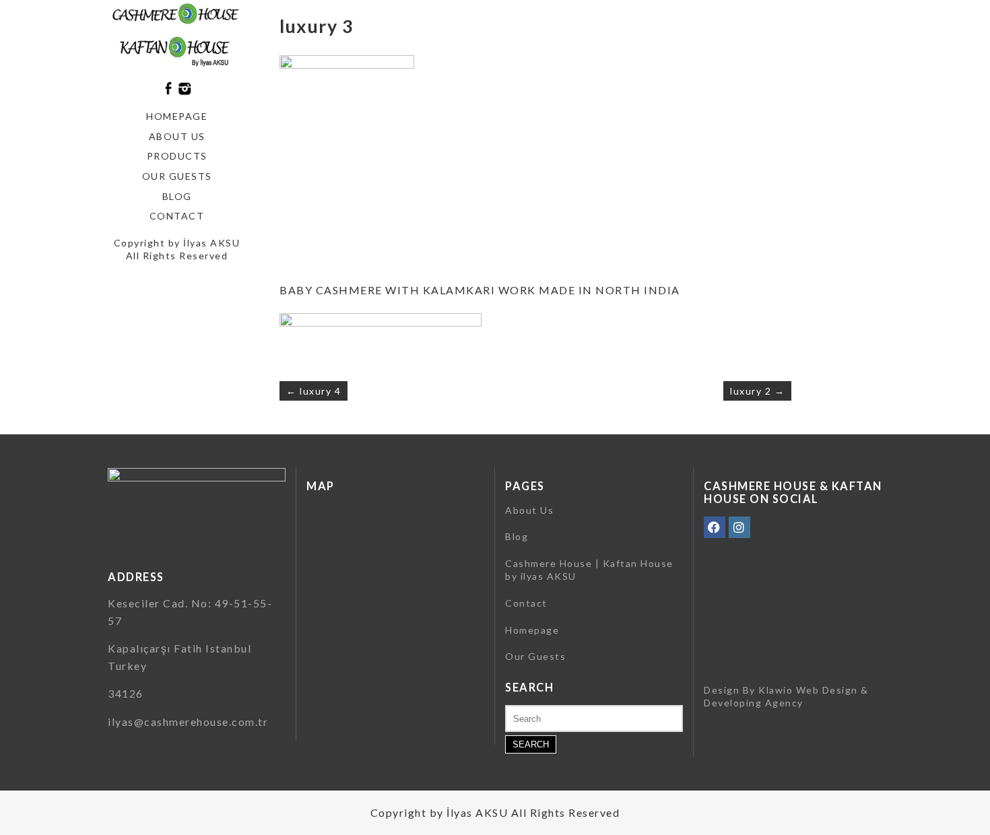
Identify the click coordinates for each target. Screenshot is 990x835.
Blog (177, 196)
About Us (177, 136)
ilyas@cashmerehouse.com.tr (188, 721)
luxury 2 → (757, 391)
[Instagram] (739, 527)
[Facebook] (714, 527)
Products (177, 156)
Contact (177, 216)
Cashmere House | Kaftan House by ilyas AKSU (589, 570)
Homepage (176, 116)
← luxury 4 (313, 391)
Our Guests (177, 176)
